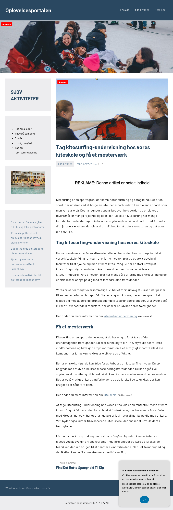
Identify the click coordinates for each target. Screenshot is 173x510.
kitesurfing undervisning (120, 316)
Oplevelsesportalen (28, 10)
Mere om (159, 10)
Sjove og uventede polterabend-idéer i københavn (22, 264)
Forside (124, 10)
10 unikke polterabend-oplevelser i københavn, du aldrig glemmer (26, 237)
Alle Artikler (142, 10)
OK (144, 499)
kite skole (110, 395)
